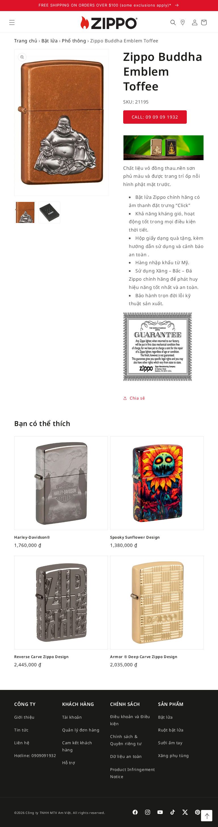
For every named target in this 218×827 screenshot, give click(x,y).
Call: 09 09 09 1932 (155, 117)
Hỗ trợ (68, 762)
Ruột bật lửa (170, 730)
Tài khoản (72, 717)
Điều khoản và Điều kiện (130, 720)
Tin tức (21, 730)
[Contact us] (185, 22)
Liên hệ (21, 742)
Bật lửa (49, 41)
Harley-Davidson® (32, 537)
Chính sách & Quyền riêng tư (125, 740)
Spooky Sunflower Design (135, 537)
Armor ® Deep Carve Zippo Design (143, 656)
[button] (12, 22)
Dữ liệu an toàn (126, 756)
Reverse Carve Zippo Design (41, 656)
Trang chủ (25, 41)
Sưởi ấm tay (170, 742)
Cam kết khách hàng (77, 746)
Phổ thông (74, 41)
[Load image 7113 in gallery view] (25, 212)
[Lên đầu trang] (206, 815)
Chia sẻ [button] (137, 398)
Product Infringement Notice (132, 773)
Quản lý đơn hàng (81, 730)
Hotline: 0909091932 (35, 755)
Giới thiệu (24, 717)
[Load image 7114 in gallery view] (49, 212)
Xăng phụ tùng (173, 755)
